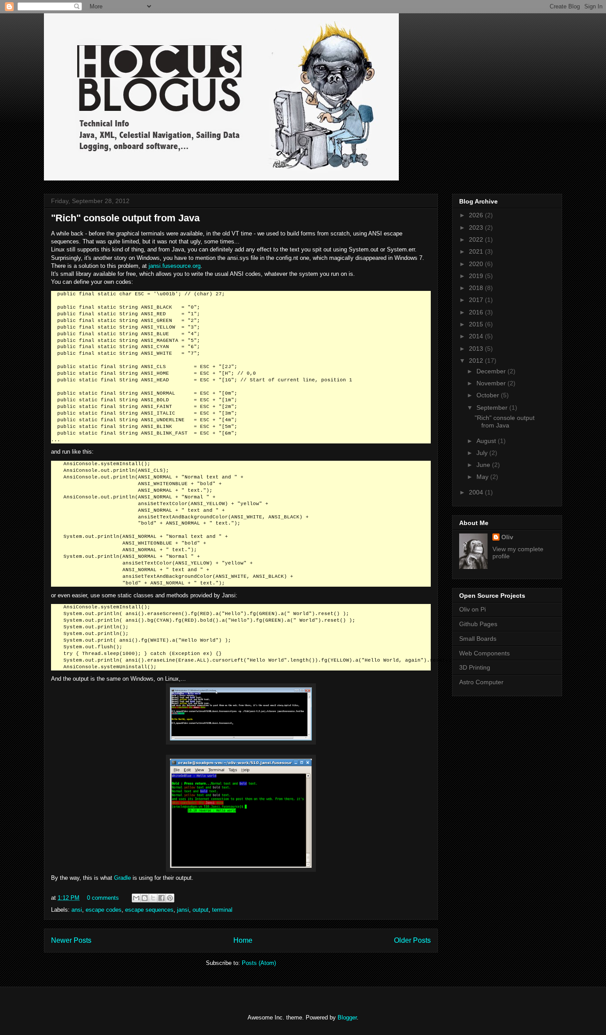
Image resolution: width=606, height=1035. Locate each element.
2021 (477, 251)
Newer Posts (71, 940)
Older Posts (412, 940)
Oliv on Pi (472, 609)
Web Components (484, 653)
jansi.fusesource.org (175, 266)
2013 (477, 348)
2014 (477, 336)
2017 (477, 299)
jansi (183, 909)
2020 (477, 263)
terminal (222, 909)
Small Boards (477, 638)
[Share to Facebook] (161, 898)
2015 (477, 324)
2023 (477, 227)
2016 (477, 312)
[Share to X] (153, 898)
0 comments (103, 897)
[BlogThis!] (144, 898)
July (482, 452)
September (492, 407)
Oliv (507, 537)
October (488, 395)
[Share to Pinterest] (169, 898)
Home (242, 940)
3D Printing (474, 667)
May (483, 476)
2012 (477, 360)
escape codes (104, 909)
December (492, 371)
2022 (477, 239)
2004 (477, 492)
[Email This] (136, 898)
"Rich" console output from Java (125, 217)
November (492, 383)
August (487, 440)
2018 (477, 287)
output (201, 909)
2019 (477, 275)
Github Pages (478, 623)
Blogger (347, 1017)
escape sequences (149, 909)
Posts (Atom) (259, 963)
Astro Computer (481, 682)
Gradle (122, 877)
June (484, 464)
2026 (477, 215)
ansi (76, 909)
